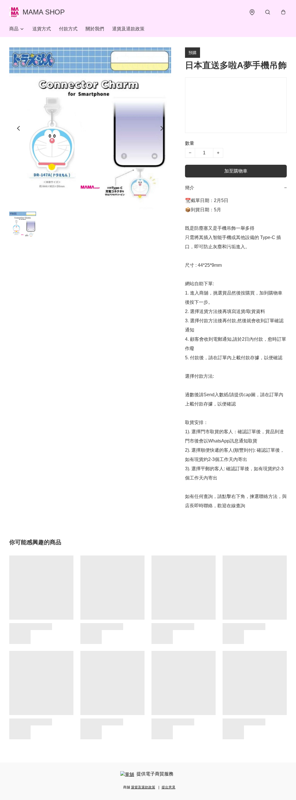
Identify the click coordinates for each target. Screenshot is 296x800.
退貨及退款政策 (128, 28)
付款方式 (68, 28)
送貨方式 (41, 28)
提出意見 (168, 787)
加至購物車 (235, 170)
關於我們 (95, 28)
